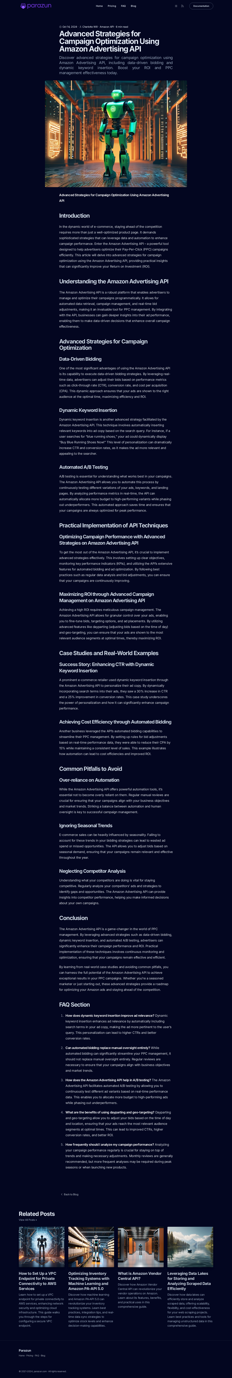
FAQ (123, 5)
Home (99, 5)
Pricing (112, 5)
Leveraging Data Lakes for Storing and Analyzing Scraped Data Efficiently (189, 1281)
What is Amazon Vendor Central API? (140, 1276)
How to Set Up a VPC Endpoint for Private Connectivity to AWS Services (37, 1281)
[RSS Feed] (182, 6)
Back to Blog (71, 1194)
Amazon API (107, 26)
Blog (133, 5)
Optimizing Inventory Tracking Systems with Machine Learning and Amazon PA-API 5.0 (88, 1281)
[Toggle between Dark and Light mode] (176, 6)
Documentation (201, 6)
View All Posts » (28, 1219)
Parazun (25, 1350)
